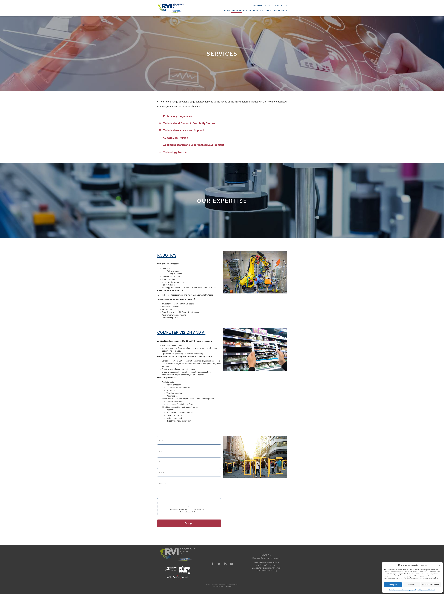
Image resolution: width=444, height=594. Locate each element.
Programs (265, 10)
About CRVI (257, 6)
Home (227, 10)
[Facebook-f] (212, 564)
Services (236, 10)
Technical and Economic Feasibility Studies (189, 123)
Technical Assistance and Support (183, 130)
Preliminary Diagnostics (177, 116)
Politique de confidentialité (426, 590)
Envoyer (189, 523)
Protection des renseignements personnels (402, 590)
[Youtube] (231, 564)
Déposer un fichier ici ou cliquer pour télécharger (187, 509)
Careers (267, 6)
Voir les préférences (430, 584)
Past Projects (250, 10)
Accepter (393, 584)
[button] (439, 565)
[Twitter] (219, 564)
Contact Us (278, 6)
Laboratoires (280, 10)
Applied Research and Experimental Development (193, 144)
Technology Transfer (175, 152)
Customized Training (175, 137)
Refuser (411, 584)
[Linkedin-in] (225, 564)
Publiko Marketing (226, 587)
